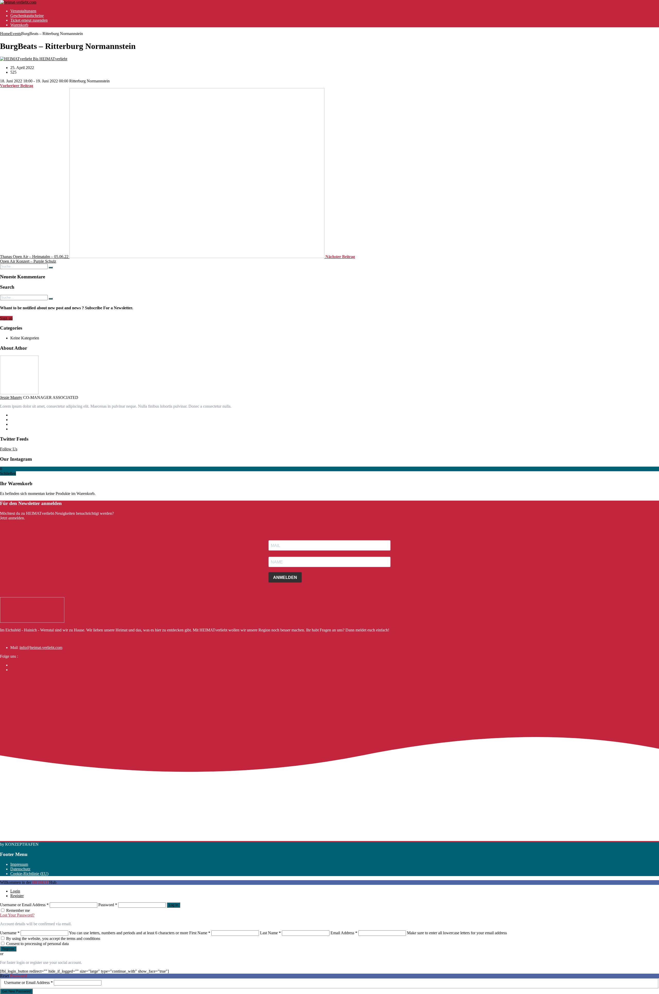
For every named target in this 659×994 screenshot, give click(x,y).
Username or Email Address (24, 905)
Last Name (270, 933)
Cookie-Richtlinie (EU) (29, 873)
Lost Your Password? (17, 915)
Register (17, 896)
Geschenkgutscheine (27, 15)
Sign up (6, 318)
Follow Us (8, 449)
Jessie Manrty (11, 397)
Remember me (18, 910)
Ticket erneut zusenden (29, 20)
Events (15, 33)
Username (10, 933)
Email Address (344, 933)
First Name (199, 933)
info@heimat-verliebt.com (41, 647)
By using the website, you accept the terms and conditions (53, 938)
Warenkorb (19, 25)
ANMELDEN (285, 577)
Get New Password (16, 991)
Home (5, 33)
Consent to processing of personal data (37, 943)
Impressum (19, 864)
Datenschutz (20, 869)
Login (15, 891)
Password (107, 905)
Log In (173, 905)
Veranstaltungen (23, 11)
